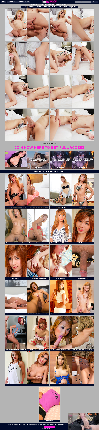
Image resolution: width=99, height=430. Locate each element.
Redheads (54, 6)
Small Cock (67, 6)
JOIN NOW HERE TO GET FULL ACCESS (49, 147)
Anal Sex (24, 6)
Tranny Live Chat (24, 1)
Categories (12, 1)
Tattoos (74, 6)
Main (3, 1)
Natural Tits (46, 6)
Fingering (31, 6)
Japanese (38, 6)
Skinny (60, 6)
